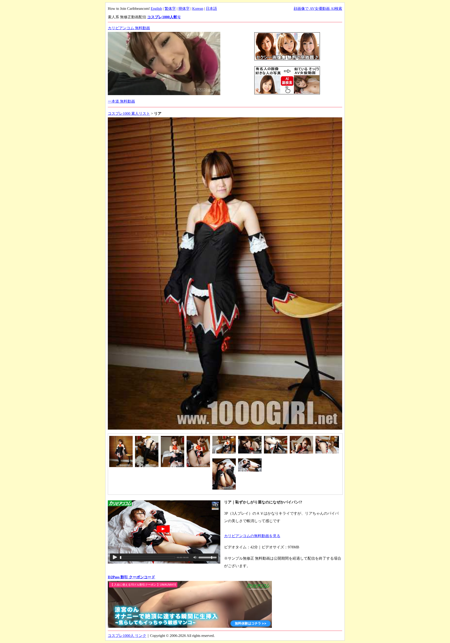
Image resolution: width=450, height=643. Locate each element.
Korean (197, 9)
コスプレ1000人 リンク (127, 636)
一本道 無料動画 (121, 101)
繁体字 (170, 9)
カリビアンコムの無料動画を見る (252, 536)
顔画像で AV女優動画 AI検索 (318, 9)
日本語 (211, 9)
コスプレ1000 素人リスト (129, 113)
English (156, 9)
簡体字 (184, 9)
